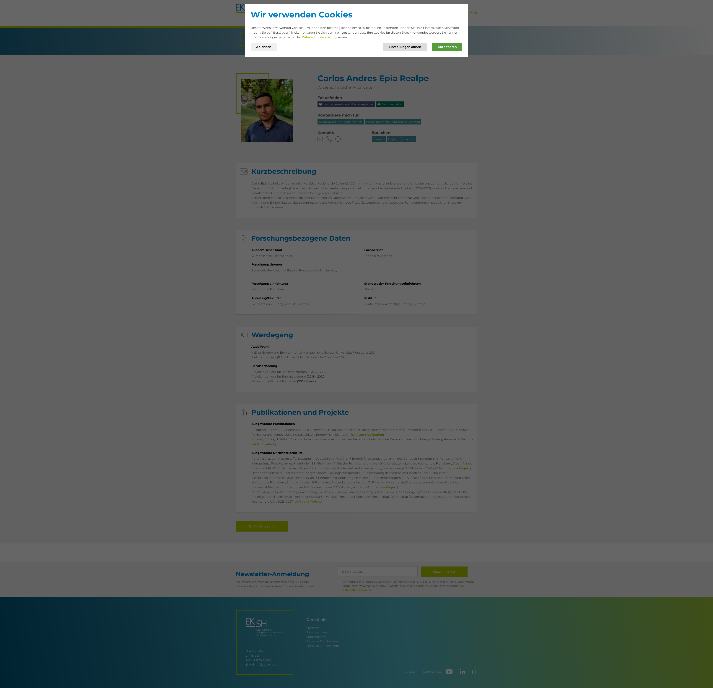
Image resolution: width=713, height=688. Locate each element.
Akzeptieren (447, 47)
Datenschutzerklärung (319, 37)
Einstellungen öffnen (405, 47)
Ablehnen (263, 47)
